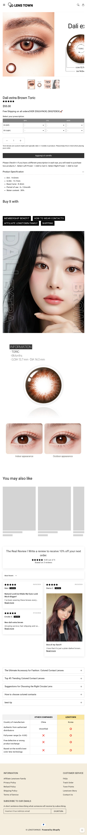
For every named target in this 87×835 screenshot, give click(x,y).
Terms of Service (11, 795)
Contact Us (68, 795)
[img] (10, 585)
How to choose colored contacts (20, 694)
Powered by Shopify (51, 830)
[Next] (80, 44)
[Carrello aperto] (83, 4)
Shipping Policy (10, 791)
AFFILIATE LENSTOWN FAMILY (21, 223)
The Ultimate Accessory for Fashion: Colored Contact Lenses (34, 670)
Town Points (68, 787)
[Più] (20, 140)
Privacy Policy (10, 782)
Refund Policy (10, 787)
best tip (8, 702)
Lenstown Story (70, 791)
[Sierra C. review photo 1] (64, 617)
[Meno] (7, 140)
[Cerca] (78, 4)
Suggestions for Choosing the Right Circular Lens (28, 686)
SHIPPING (47, 223)
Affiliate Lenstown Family (15, 778)
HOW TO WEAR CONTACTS (49, 218)
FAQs (65, 778)
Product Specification (13, 171)
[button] (5, 5)
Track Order (68, 782)
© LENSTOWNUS (33, 830)
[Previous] (5, 44)
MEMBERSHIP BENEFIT (17, 218)
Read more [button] (9, 603)
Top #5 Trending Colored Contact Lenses (25, 678)
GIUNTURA (58, 811)
